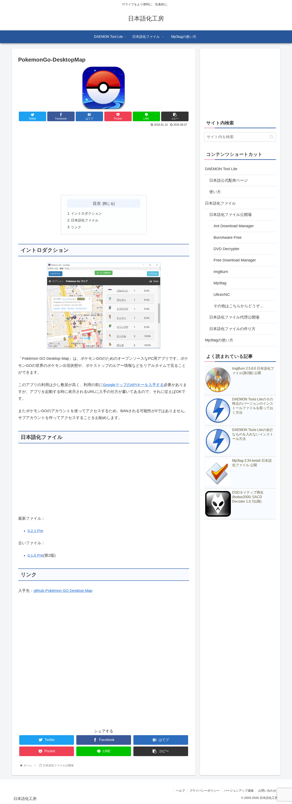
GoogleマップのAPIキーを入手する (133, 385)
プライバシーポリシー (204, 790)
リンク (76, 227)
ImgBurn (221, 272)
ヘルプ (180, 790)
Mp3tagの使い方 (219, 340)
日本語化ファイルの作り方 (232, 329)
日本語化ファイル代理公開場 (234, 317)
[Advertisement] (103, 160)
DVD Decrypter (226, 249)
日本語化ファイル (84, 220)
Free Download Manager (235, 260)
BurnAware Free (228, 237)
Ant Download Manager (234, 226)
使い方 (215, 192)
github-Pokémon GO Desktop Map (63, 591)
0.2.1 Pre (35, 531)
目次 (97, 203)
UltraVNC (222, 294)
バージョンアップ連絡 (239, 790)
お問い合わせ (267, 790)
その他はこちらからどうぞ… (239, 306)
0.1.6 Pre (35, 555)
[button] (271, 136)
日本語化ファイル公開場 (230, 214)
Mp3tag (220, 283)
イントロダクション (86, 213)
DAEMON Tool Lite (221, 169)
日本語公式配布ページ (228, 180)
